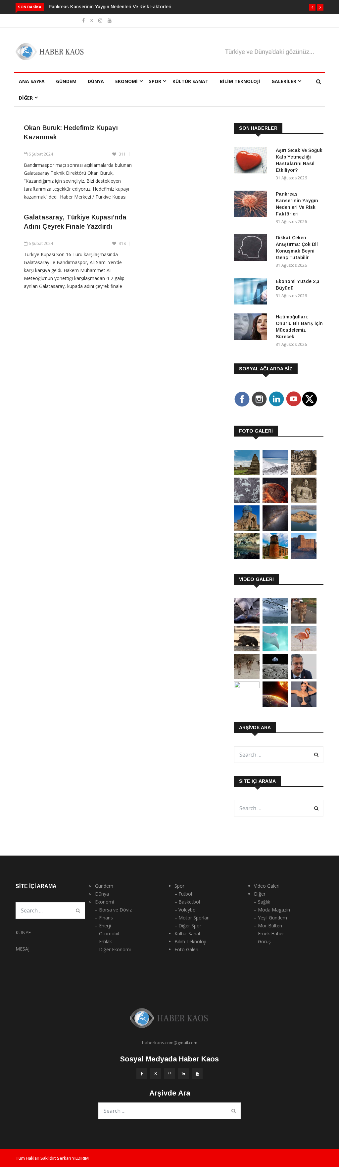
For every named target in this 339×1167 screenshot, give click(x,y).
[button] (312, 7)
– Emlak (103, 941)
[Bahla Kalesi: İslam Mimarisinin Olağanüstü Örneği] (303, 557)
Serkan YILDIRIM (73, 1158)
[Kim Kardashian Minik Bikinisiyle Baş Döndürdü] (303, 705)
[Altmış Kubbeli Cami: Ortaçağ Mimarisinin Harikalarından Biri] (275, 557)
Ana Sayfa (32, 81)
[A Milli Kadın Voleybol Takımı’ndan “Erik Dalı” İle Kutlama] (247, 686)
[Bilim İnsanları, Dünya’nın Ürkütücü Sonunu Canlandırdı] (275, 705)
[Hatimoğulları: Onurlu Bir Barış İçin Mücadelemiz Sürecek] (252, 327)
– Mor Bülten (268, 925)
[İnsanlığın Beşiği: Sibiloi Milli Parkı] (303, 529)
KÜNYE (23, 932)
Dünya (96, 81)
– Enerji (103, 925)
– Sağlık (262, 902)
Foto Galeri (186, 949)
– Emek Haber (269, 933)
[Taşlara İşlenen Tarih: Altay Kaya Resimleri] (247, 501)
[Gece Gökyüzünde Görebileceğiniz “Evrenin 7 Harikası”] (275, 529)
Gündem (66, 81)
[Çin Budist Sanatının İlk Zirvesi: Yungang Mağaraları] (303, 501)
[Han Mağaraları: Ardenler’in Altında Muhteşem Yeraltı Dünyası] (247, 557)
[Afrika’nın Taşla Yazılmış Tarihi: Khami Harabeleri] (303, 473)
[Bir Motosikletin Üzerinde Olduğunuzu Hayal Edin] (303, 622)
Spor (155, 81)
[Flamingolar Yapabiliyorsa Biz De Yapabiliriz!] (303, 649)
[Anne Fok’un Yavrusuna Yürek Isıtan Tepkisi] (247, 622)
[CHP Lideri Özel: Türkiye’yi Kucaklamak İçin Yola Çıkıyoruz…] (303, 677)
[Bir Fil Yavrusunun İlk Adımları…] (247, 649)
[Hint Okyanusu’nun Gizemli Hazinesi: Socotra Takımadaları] (275, 473)
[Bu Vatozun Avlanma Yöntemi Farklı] (275, 649)
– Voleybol (185, 910)
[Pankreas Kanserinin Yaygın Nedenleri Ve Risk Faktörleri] (252, 205)
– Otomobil (107, 933)
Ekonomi (126, 81)
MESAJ (22, 949)
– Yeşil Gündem (270, 917)
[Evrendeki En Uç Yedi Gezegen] (275, 501)
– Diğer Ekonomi (113, 949)
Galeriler (283, 81)
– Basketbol (187, 902)
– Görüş (262, 941)
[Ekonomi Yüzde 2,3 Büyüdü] (252, 292)
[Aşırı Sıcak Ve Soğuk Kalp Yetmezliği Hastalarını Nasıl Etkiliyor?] (252, 161)
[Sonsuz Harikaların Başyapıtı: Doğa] (275, 622)
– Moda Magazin (272, 910)
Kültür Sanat (190, 81)
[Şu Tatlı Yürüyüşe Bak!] (247, 677)
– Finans (104, 917)
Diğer (26, 98)
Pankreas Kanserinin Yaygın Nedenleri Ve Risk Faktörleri (110, 6)
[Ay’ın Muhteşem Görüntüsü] (275, 677)
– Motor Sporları (192, 917)
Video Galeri (266, 886)
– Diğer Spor (187, 925)
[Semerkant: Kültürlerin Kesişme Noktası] (247, 529)
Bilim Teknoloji (240, 81)
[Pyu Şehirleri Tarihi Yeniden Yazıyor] (247, 473)
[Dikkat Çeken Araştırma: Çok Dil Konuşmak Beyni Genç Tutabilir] (252, 248)
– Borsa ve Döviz (113, 910)
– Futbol (183, 894)
